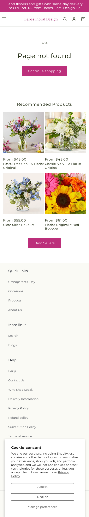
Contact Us (16, 380)
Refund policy (18, 418)
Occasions (15, 291)
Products (15, 300)
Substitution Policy (22, 427)
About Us (15, 310)
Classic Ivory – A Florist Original (63, 165)
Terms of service (20, 436)
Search (13, 336)
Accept (42, 487)
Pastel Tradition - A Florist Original (23, 165)
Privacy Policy (18, 408)
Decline (42, 497)
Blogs (12, 345)
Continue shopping (44, 71)
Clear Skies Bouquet (19, 225)
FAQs (12, 371)
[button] (65, 19)
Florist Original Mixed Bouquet (62, 226)
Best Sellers (45, 243)
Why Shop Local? (21, 390)
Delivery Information (23, 399)
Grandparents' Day (21, 282)
